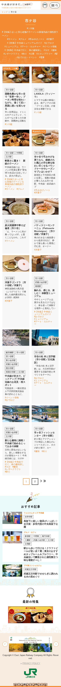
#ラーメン (12, 39)
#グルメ (22, 39)
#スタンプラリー (44, 54)
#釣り (24, 54)
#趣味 (54, 50)
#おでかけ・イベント (27, 57)
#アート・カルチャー (30, 46)
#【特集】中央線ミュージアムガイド (24, 43)
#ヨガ (46, 50)
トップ (4, 12)
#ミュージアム (11, 46)
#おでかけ (49, 43)
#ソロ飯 (30, 28)
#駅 (56, 54)
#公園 (31, 54)
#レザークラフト (11, 54)
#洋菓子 (50, 39)
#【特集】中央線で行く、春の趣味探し (23, 50)
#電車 (41, 57)
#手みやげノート (36, 39)
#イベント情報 (50, 46)
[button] (5, 644)
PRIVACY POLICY (31, 663)
